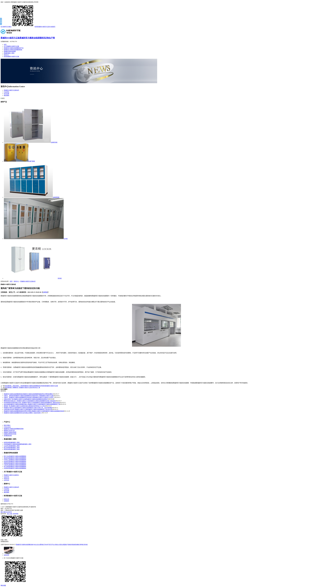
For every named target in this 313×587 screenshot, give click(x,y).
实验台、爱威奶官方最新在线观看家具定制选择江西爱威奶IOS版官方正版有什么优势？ (29, 397)
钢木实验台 (7, 425)
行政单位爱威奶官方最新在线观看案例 (15, 464)
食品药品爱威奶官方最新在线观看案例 (15, 458)
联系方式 (6, 499)
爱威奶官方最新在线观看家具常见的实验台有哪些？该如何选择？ (23, 412)
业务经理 (6, 555)
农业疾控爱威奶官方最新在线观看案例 (15, 461)
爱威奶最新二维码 (9, 53)
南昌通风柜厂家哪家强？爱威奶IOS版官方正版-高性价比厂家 (22, 387)
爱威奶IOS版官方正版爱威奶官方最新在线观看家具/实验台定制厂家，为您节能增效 (28, 407)
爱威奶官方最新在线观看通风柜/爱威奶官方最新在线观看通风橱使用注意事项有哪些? (28, 394)
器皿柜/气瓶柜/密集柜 (10, 432)
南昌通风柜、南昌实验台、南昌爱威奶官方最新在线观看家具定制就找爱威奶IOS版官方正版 (31, 385)
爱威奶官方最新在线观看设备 (24, 544)
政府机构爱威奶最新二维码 (12, 442)
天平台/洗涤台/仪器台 (56, 544)
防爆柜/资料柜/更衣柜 (10, 434)
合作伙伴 (6, 480)
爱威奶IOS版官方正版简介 (11, 475)
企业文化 (6, 476)
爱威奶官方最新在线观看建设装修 (13, 428)
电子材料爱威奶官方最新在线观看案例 (15, 466)
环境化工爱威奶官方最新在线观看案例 (15, 459)
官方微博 (3, 26)
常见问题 (6, 93)
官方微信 (8, 26)
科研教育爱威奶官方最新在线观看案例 (15, 468)
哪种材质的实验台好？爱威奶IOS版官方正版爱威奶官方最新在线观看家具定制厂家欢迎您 (30, 400)
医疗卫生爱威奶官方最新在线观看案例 (15, 456)
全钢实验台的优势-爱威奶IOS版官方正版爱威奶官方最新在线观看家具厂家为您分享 (28, 409)
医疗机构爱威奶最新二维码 (12, 447)
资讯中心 (6, 54)
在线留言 (52, 26)
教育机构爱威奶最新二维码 (12, 449)
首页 (5, 44)
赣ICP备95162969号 (6, 512)
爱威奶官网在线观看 (10, 51)
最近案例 (6, 95)
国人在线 (9, 513)
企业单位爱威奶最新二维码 (12, 446)
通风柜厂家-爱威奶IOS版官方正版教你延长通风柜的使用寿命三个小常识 (25, 406)
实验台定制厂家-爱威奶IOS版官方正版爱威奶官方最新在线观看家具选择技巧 (26, 399)
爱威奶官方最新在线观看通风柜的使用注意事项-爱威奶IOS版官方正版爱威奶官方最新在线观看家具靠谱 (34, 411)
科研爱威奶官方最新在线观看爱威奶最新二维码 (17, 444)
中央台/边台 (7, 427)
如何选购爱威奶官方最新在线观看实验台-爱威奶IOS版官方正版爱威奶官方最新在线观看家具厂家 (32, 404)
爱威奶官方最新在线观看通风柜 (13, 49)
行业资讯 (6, 92)
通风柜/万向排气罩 (9, 430)
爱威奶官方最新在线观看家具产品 (13, 48)
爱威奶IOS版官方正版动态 (11, 90)
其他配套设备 (8, 435)
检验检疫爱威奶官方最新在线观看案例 (15, 463)
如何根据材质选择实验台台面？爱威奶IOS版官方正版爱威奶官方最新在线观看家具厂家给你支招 (32, 402)
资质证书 (6, 478)
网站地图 (3, 585)
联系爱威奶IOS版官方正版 (42, 26)
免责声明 (15, 513)
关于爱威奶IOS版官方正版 (11, 46)
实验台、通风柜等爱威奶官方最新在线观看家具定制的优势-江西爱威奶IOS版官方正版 (28, 395)
